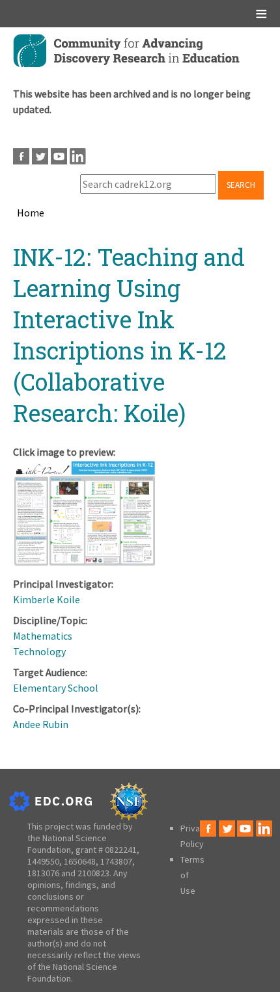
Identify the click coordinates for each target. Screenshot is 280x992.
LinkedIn (78, 156)
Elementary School (55, 687)
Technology (39, 651)
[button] (84, 562)
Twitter (40, 156)
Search (241, 184)
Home (30, 212)
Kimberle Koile (46, 599)
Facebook (21, 156)
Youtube (59, 156)
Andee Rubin (40, 724)
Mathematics (42, 635)
